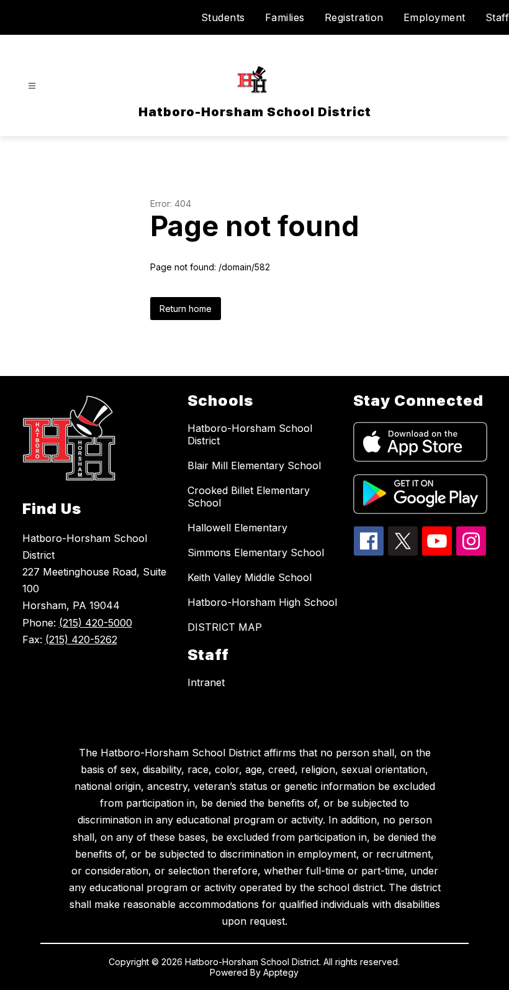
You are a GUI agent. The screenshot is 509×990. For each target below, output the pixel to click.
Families (285, 17)
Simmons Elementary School (255, 552)
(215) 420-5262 (81, 639)
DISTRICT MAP (224, 627)
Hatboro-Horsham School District (249, 434)
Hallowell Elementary (237, 527)
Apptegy (281, 972)
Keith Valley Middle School (249, 577)
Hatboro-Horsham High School (262, 602)
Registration (354, 17)
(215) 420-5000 (95, 622)
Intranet (206, 682)
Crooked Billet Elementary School (248, 496)
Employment (434, 17)
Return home (186, 308)
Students (223, 17)
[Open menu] (32, 86)
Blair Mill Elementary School (254, 465)
